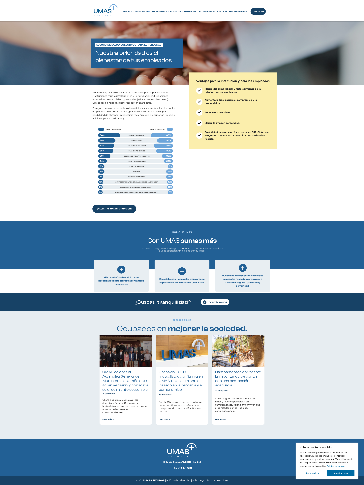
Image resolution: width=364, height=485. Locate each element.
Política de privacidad (178, 480)
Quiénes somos (159, 11)
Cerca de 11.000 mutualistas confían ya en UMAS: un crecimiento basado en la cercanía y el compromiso (181, 381)
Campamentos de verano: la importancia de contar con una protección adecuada (238, 378)
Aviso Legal (199, 480)
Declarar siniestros (209, 11)
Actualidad (176, 11)
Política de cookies (336, 466)
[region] (327, 461)
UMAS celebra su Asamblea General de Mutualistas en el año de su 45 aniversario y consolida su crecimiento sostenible (125, 381)
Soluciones (141, 11)
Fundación (190, 11)
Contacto (258, 11)
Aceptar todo (341, 473)
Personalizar (312, 473)
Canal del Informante (234, 11)
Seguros (127, 11)
